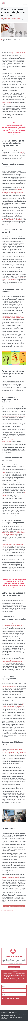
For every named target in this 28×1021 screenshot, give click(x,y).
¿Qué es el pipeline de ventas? (10, 924)
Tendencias (23, 1014)
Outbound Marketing (6, 1014)
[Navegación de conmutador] (25, 3)
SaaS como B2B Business (8, 918)
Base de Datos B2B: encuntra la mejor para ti (13, 942)
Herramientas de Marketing (8, 1015)
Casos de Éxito (16, 1014)
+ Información (14, 981)
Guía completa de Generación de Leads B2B (13, 913)
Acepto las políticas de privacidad (11, 998)
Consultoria (4, 1012)
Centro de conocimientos (14, 956)
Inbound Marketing (12, 1012)
